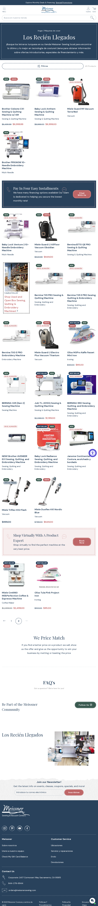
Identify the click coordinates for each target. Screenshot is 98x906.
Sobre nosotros (9, 845)
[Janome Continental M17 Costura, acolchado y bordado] (81, 438)
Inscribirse (74, 792)
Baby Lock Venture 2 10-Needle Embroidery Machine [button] (15, 247)
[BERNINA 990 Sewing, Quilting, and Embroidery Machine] (81, 385)
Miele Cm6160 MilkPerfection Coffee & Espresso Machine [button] (15, 595)
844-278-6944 (15, 883)
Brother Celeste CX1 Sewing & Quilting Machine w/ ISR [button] (13, 111)
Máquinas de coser (52, 31)
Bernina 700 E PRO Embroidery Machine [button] (13, 354)
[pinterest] (12, 828)
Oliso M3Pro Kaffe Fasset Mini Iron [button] (80, 354)
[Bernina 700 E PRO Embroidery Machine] (16, 334)
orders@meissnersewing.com (22, 890)
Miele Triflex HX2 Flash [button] (14, 510)
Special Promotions (64, 2)
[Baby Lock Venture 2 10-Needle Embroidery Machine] (16, 226)
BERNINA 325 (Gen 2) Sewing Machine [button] (13, 405)
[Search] (92, 18)
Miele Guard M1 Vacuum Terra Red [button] (80, 110)
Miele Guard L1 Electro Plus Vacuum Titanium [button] (47, 354)
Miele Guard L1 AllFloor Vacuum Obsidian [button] (47, 246)
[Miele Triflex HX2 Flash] (16, 491)
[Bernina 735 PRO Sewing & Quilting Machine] (49, 277)
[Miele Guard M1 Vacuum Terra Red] (81, 90)
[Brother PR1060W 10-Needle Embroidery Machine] (16, 144)
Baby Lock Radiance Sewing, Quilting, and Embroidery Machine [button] (46, 459)
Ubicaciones (56, 845)
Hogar (40, 31)
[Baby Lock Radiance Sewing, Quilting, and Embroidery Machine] (49, 438)
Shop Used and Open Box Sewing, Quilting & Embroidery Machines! (15, 304)
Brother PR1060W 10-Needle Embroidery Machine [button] (13, 165)
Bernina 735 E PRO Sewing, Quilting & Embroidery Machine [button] (81, 298)
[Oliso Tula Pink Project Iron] (49, 574)
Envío (53, 856)
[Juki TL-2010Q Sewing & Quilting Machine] (49, 385)
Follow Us (84, 705)
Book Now (82, 541)
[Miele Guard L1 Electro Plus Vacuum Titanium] (49, 334)
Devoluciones (57, 862)
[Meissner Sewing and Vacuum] (49, 10)
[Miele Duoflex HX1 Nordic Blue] (49, 491)
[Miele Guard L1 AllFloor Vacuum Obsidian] (49, 226)
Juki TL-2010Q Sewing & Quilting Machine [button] (48, 405)
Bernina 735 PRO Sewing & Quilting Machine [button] (49, 297)
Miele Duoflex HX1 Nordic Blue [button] (48, 511)
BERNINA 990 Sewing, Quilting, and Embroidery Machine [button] (81, 406)
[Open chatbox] (92, 900)
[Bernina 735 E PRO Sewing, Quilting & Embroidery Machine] (81, 277)
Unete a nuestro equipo (13, 851)
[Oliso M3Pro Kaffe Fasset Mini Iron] (81, 334)
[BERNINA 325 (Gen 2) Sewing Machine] (16, 385)
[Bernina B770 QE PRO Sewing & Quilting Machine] (81, 226)
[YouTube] (19, 828)
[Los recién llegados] (16, 277)
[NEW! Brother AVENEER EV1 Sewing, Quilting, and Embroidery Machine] (16, 438)
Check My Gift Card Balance (15, 856)
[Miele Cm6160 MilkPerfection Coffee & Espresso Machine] (16, 574)
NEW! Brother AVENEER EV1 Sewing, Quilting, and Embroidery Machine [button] (15, 459)
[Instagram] (4, 828)
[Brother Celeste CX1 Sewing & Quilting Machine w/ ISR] (16, 90)
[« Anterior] (4, 621)
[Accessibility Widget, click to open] (93, 453)
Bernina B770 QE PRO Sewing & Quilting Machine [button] (78, 247)
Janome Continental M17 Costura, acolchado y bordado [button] (81, 459)
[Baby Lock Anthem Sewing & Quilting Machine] (49, 90)
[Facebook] (27, 828)
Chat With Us (82, 194)
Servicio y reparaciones (62, 851)
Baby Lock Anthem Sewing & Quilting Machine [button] (45, 111)
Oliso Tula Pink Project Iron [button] (47, 594)
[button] (4, 10)
